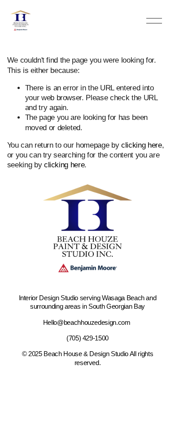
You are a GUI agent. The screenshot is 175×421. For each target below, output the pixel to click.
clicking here (141, 145)
